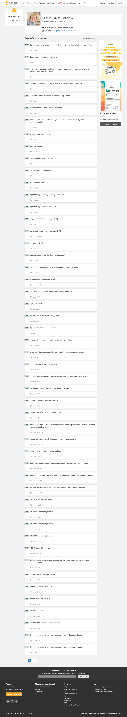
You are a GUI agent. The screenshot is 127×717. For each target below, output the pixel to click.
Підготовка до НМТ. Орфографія (43, 207)
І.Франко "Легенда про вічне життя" (44, 400)
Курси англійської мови (71, 705)
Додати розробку (111, 124)
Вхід (112, 3)
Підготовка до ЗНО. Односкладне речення (47, 195)
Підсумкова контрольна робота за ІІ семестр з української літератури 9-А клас (61, 45)
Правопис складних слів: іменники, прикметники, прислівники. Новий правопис (61, 475)
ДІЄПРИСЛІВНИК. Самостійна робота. (45, 623)
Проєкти (67, 696)
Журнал (22, 3)
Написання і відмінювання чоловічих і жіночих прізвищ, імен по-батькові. (59, 463)
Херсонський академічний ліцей (66, 31)
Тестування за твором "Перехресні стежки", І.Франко (51, 291)
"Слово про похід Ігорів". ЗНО (41, 586)
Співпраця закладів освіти (14, 689)
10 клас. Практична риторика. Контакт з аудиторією (51, 340)
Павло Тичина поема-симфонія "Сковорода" (47, 255)
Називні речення (36, 146)
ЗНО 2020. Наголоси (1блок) (41, 500)
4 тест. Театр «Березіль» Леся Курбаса (45, 451)
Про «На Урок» (10, 687)
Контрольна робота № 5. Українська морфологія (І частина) (54, 267)
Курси (37, 694)
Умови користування (99, 713)
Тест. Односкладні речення (41, 170)
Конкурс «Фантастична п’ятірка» (104, 691)
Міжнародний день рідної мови (42, 279)
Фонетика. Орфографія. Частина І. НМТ (45, 231)
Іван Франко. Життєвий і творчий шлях (45, 413)
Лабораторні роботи (71, 694)
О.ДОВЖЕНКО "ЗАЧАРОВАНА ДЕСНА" (44, 316)
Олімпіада (73, 3)
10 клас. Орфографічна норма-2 (42, 574)
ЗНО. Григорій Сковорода (40, 548)
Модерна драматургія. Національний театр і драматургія (53, 439)
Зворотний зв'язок (14, 694)
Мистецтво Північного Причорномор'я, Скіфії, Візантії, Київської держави (59, 487)
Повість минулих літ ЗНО (40, 599)
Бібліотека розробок (71, 689)
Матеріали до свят (100, 689)
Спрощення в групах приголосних (43, 158)
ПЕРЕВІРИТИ (83, 676)
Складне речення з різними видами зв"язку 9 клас (50, 96)
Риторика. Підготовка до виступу (43, 364)
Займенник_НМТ (36, 243)
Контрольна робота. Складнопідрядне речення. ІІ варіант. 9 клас (56, 635)
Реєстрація (118, 3)
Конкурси (66, 3)
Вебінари (38, 689)
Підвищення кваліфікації (47, 3)
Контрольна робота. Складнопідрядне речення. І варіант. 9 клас (56, 647)
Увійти (14, 22)
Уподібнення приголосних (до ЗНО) (44, 219)
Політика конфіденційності (113, 713)
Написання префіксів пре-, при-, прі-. (44, 57)
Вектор (37, 696)
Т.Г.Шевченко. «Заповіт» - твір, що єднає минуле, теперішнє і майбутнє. (58, 376)
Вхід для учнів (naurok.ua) (102, 687)
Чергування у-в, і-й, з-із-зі (40, 134)
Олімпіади (67, 700)
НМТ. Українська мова (38, 183)
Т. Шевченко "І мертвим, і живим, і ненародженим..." (50, 388)
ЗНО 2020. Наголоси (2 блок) (41, 524)
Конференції (39, 691)
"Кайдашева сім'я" (37, 611)
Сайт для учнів (105, 3)
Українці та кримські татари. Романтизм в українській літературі (56, 83)
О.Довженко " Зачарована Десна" (43, 328)
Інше (79, 3)
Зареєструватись (14, 16)
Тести (36, 3)
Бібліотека (29, 3)
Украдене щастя (36, 304)
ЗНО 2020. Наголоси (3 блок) (41, 512)
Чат (59, 3)
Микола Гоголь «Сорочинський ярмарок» (46, 108)
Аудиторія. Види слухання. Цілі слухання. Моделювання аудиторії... (57, 352)
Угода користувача (86, 713)
